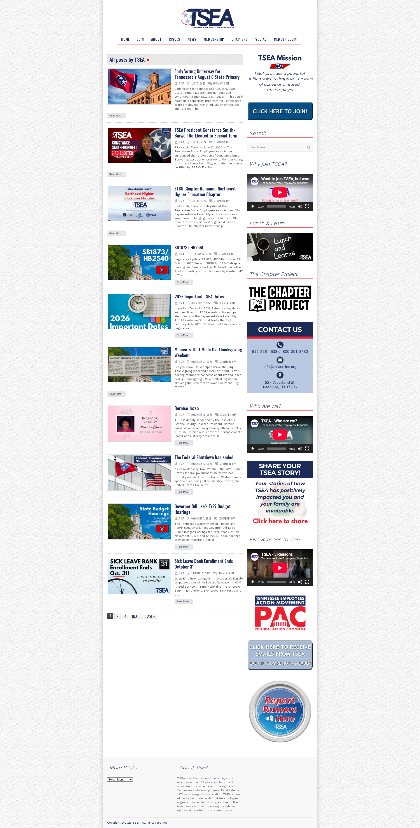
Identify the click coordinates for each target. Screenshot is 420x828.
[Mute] (300, 206)
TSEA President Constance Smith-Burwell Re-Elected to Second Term (206, 133)
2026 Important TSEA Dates (199, 296)
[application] (280, 192)
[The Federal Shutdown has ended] (139, 491)
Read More (116, 115)
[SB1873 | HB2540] (139, 282)
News (192, 39)
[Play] (253, 206)
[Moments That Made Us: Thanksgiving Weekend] (139, 384)
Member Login (285, 39)
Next (136, 616)
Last (151, 616)
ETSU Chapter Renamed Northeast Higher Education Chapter (205, 191)
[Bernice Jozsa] (139, 442)
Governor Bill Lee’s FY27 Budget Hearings (203, 509)
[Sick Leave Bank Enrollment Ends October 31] (139, 595)
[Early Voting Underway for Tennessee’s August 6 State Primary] (139, 105)
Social (260, 39)
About (156, 39)
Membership (214, 39)
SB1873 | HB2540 (190, 247)
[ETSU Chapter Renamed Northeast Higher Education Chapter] (139, 223)
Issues (174, 39)
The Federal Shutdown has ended (204, 457)
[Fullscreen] (307, 206)
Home (125, 39)
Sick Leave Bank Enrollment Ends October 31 (204, 564)
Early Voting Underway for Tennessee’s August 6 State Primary (207, 74)
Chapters (239, 39)
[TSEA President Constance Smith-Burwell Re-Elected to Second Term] (139, 164)
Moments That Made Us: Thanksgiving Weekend (208, 352)
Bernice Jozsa (187, 408)
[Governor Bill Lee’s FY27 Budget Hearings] (139, 541)
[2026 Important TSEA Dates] (139, 331)
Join (140, 39)
